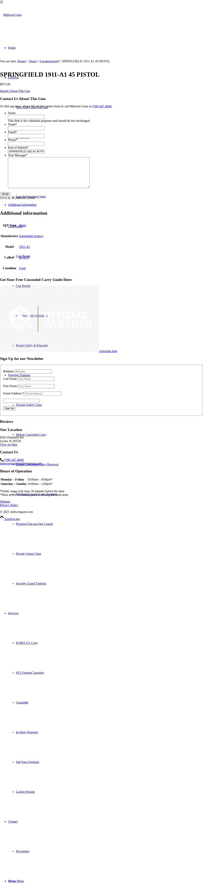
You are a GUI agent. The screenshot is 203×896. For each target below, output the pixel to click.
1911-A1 (24, 246)
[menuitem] (109, 524)
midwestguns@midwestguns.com (21, 463)
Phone (12, 139)
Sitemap (5, 501)
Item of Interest (18, 147)
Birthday (8, 371)
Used (22, 268)
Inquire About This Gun (15, 91)
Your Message (17, 155)
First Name (10, 386)
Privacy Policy (9, 505)
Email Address (13, 393)
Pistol (22, 225)
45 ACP (24, 257)
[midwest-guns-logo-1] (11, 14)
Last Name (10, 378)
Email (12, 132)
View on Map (8, 444)
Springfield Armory (31, 236)
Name (11, 113)
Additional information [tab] (22, 204)
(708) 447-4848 (101, 106)
